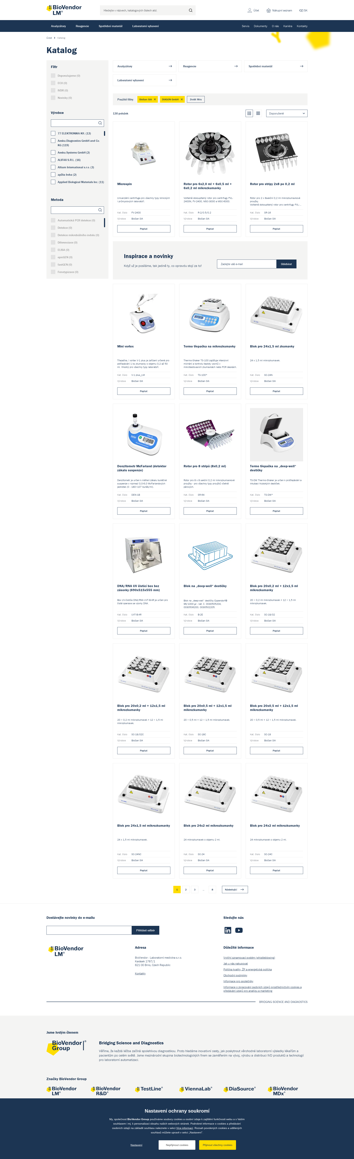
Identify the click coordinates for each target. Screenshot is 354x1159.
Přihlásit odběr (145, 930)
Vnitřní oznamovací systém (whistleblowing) (249, 957)
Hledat (191, 10)
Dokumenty (260, 26)
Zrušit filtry (196, 99)
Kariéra (287, 26)
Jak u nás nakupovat (235, 963)
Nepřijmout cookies (177, 1145)
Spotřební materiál (110, 26)
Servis (245, 26)
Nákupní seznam (282, 10)
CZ (301, 10)
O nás (275, 26)
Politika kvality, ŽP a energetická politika (247, 969)
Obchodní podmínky (235, 975)
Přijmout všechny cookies (217, 1145)
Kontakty (302, 26)
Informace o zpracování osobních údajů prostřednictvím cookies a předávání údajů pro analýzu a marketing (262, 989)
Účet (256, 10)
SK (306, 10)
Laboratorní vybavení (145, 26)
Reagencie (82, 26)
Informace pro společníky (238, 981)
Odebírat (286, 264)
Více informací (184, 1128)
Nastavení (136, 1145)
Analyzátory (58, 26)
